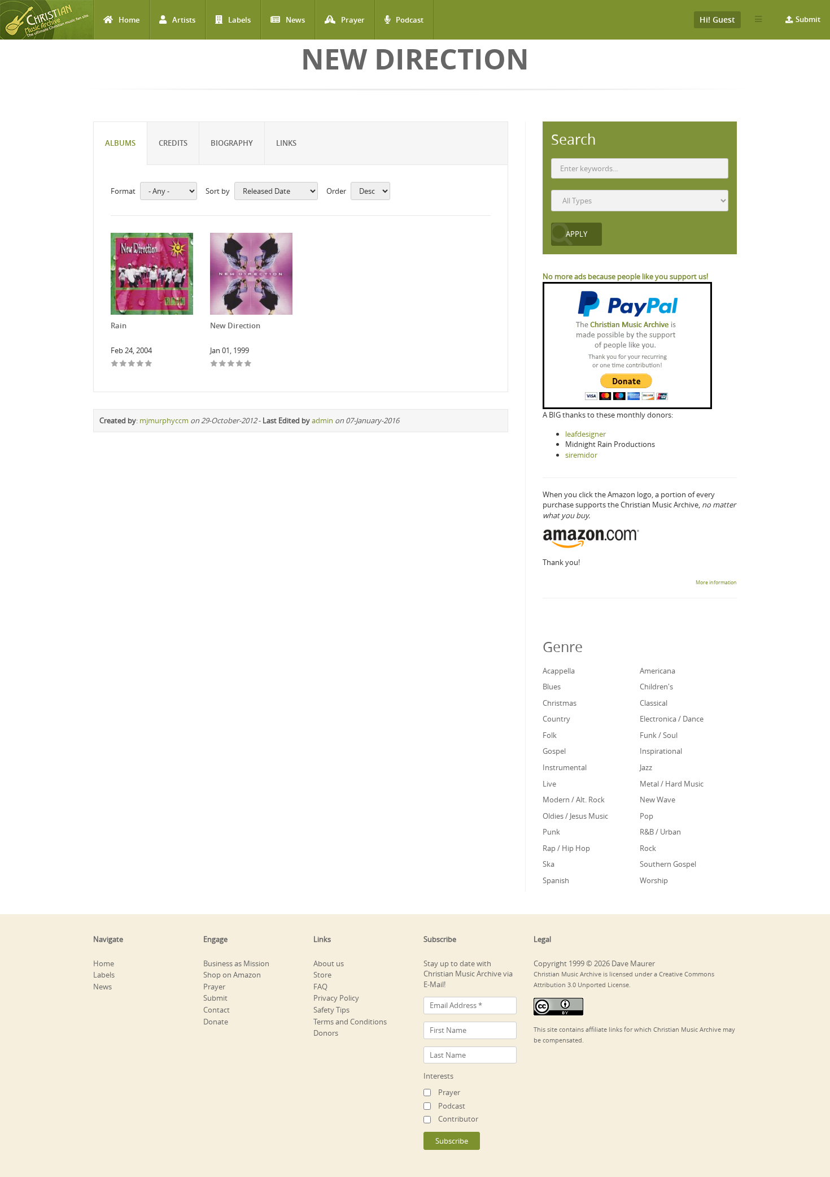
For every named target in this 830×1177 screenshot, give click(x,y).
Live (549, 784)
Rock (648, 848)
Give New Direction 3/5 (231, 364)
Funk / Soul (659, 735)
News (295, 20)
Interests (438, 1076)
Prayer (353, 20)
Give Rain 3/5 (132, 364)
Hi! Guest (717, 19)
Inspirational (661, 751)
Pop (646, 816)
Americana (657, 671)
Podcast (409, 20)
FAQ (320, 986)
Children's (656, 686)
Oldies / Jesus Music (575, 816)
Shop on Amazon (232, 975)
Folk (550, 735)
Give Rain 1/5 (115, 364)
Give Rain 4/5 (140, 364)
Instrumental (565, 767)
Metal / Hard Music (672, 784)
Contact (216, 1010)
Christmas (559, 703)
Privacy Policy (336, 998)
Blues (552, 686)
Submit (808, 19)
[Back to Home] (46, 20)
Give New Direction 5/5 (248, 364)
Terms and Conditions (350, 1022)
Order (336, 191)
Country (556, 719)
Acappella (559, 671)
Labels (239, 20)
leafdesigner (585, 434)
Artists (183, 20)
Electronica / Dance (672, 719)
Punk (551, 832)
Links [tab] (286, 143)
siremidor (581, 455)
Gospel (554, 751)
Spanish (556, 880)
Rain (118, 325)
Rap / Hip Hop (566, 848)
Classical (653, 703)
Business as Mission (236, 963)
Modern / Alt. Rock (574, 799)
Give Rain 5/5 (149, 364)
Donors (325, 1033)
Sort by (218, 191)
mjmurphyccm (164, 420)
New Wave (657, 799)
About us (328, 963)
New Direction (235, 325)
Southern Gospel (668, 864)
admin (322, 420)
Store (322, 975)
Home (129, 20)
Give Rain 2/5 (123, 364)
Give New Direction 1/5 (214, 364)
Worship (654, 880)
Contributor (458, 1119)
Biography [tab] (232, 143)
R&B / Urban (660, 832)
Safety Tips (331, 1010)
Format (123, 191)
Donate (215, 1022)
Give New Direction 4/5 (239, 364)
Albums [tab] (120, 143)
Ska (548, 864)
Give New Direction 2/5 (223, 364)
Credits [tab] (173, 143)
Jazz (646, 767)
